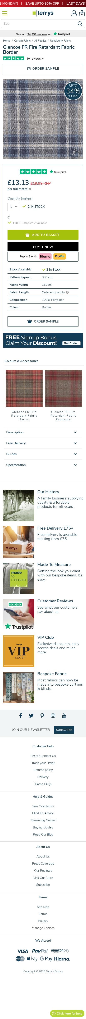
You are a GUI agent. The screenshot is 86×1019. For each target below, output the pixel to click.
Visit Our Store (43, 878)
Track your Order (43, 763)
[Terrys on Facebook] (20, 716)
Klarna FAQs (43, 784)
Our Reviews (43, 871)
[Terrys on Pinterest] (42, 716)
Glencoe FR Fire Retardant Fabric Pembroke (63, 415)
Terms (43, 914)
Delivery (43, 777)
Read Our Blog (43, 834)
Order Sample (45, 69)
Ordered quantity (54, 292)
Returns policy (43, 770)
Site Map (43, 907)
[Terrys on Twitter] (31, 716)
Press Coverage (43, 864)
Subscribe (43, 885)
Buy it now (43, 247)
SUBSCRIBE (64, 730)
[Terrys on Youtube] (64, 716)
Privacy (43, 921)
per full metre (18, 189)
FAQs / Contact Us (43, 756)
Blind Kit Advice (43, 813)
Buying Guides (43, 827)
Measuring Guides (43, 820)
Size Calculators (43, 806)
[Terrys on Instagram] (53, 716)
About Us (43, 856)
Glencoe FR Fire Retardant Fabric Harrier (24, 415)
